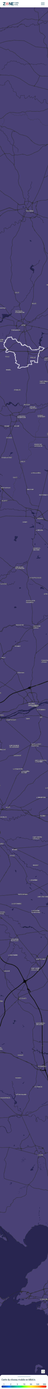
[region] (24, 694)
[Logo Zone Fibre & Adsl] (11, 3)
